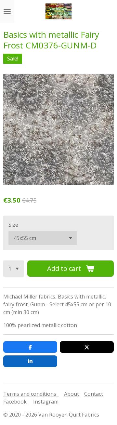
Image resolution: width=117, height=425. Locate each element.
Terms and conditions (31, 393)
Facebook (15, 401)
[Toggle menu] (7, 11)
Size (13, 224)
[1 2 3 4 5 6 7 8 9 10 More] (13, 268)
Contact (93, 393)
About (71, 393)
